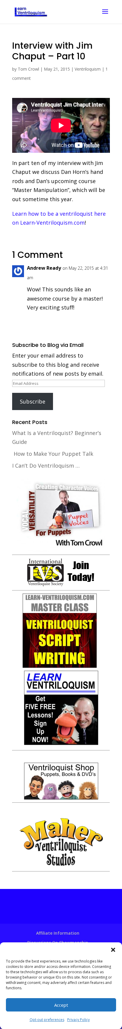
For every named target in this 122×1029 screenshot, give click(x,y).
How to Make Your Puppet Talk (53, 453)
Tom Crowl (28, 69)
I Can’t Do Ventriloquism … (46, 465)
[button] (113, 950)
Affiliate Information (57, 933)
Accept (61, 1005)
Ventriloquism (88, 69)
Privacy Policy (78, 1019)
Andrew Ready (44, 268)
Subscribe (32, 401)
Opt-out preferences (47, 1019)
